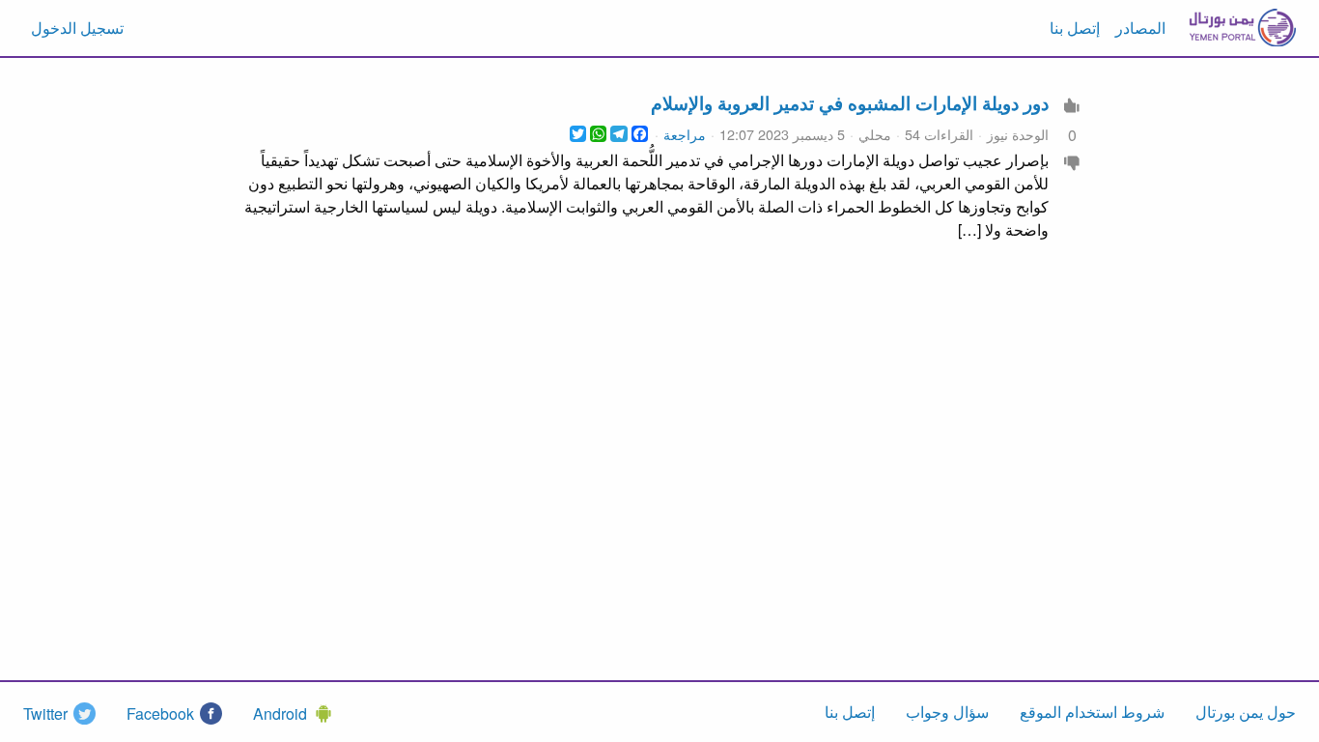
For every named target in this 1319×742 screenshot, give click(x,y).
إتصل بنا (1075, 27)
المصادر (1140, 27)
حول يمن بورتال (1245, 711)
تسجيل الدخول (77, 27)
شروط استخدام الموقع (1092, 711)
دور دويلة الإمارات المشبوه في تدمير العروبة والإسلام (850, 102)
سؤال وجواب (947, 711)
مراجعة (684, 134)
